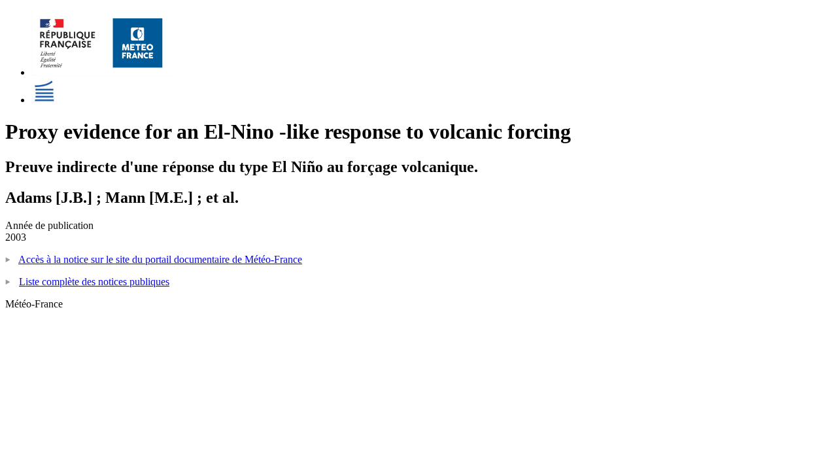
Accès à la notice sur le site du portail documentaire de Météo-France (160, 259)
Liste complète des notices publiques (94, 281)
